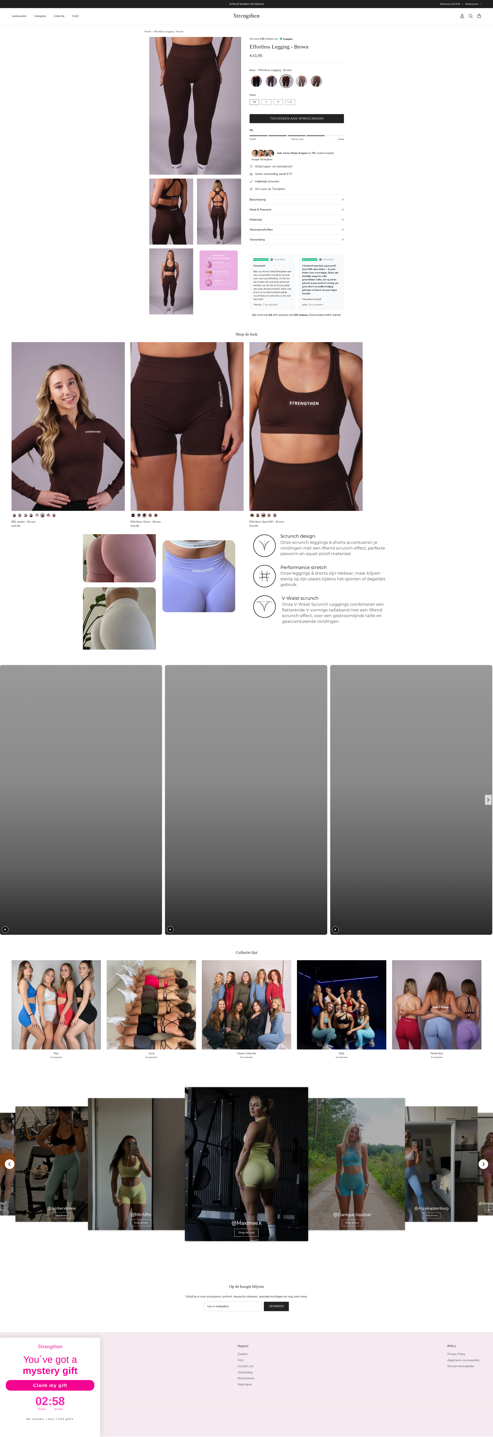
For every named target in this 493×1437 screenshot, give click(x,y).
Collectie (59, 16)
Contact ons (246, 1366)
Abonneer (276, 1306)
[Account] (461, 16)
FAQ (240, 1360)
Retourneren (246, 1378)
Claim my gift (50, 1385)
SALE (75, 16)
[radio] (256, 81)
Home (147, 31)
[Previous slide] (254, 282)
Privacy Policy (456, 1354)
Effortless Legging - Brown (169, 31)
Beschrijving (258, 199)
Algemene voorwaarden (463, 1360)
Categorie (40, 16)
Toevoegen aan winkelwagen (297, 118)
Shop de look (62, 1215)
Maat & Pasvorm (260, 209)
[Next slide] (339, 282)
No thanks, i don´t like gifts (50, 1418)
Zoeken (242, 1354)
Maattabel (245, 1384)
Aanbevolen (19, 16)
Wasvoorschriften (261, 229)
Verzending (257, 239)
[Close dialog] (96, 1342)
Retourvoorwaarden (460, 1366)
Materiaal (256, 219)
